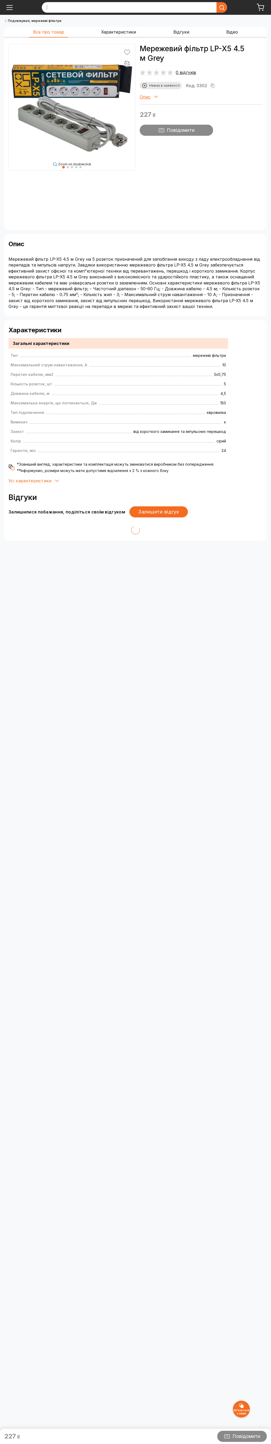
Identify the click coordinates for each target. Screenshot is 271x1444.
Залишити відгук (158, 512)
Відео (232, 32)
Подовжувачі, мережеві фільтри (34, 21)
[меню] (9, 7)
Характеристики (118, 32)
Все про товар (48, 32)
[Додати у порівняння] (127, 63)
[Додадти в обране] (127, 52)
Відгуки (181, 32)
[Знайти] (221, 7)
